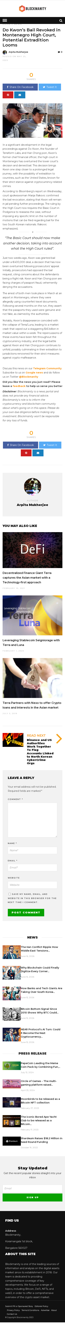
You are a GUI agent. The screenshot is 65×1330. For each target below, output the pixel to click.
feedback (19, 386)
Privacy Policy (13, 1310)
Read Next (36, 736)
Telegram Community (47, 368)
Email (13, 860)
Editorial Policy (41, 1306)
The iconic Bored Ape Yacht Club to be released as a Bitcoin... (39, 1120)
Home (7, 24)
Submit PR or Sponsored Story (19, 1306)
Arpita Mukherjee (18, 52)
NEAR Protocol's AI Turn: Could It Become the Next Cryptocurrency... (40, 1033)
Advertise (45, 1310)
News (18, 24)
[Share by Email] (19, 94)
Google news (34, 372)
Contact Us (12, 1314)
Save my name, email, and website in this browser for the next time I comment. (32, 898)
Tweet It (51, 87)
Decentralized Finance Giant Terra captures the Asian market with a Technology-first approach (27, 577)
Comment (15, 799)
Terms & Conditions (30, 1310)
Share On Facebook (21, 87)
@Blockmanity (28, 376)
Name (12, 843)
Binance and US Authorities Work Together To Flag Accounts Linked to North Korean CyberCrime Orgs (40, 751)
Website (14, 878)
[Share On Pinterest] (8, 94)
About (54, 1310)
